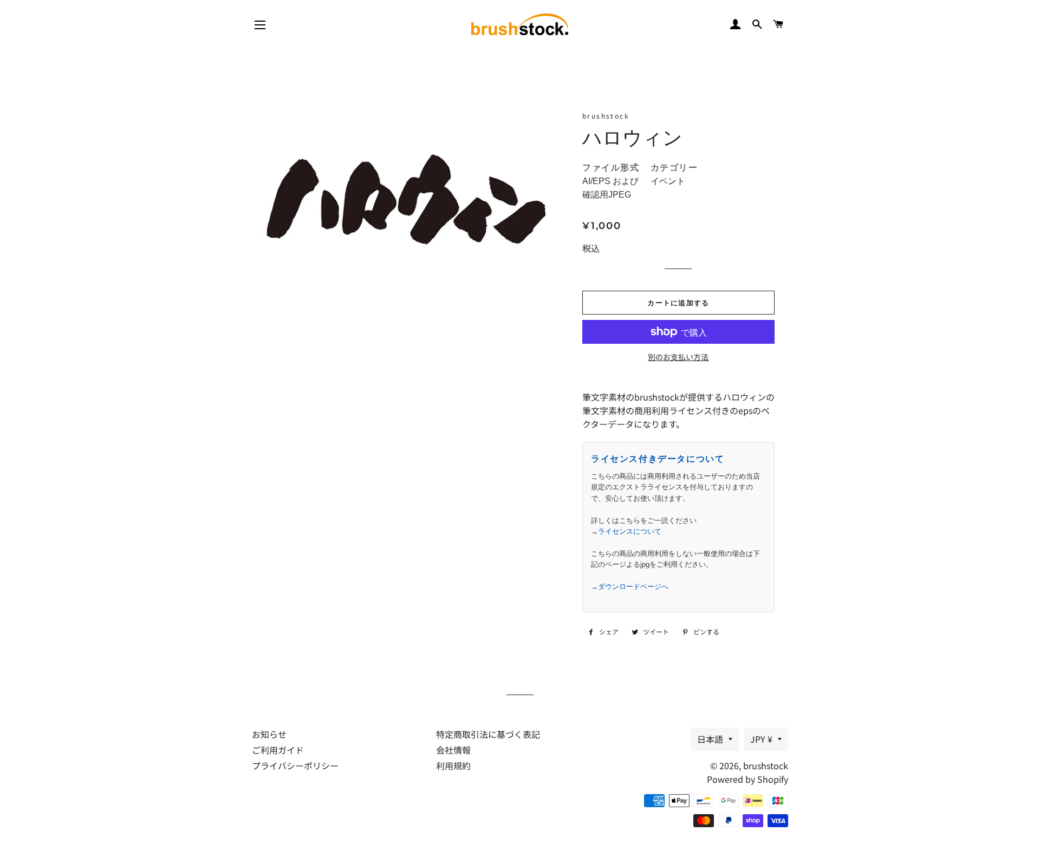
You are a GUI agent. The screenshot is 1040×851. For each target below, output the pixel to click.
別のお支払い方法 (678, 356)
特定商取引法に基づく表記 (488, 734)
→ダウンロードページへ (629, 586)
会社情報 (453, 749)
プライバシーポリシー (295, 765)
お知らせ (269, 734)
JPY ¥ (761, 738)
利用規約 (453, 765)
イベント (668, 181)
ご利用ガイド (278, 749)
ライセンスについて (629, 531)
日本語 (710, 738)
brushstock (765, 765)
